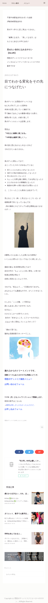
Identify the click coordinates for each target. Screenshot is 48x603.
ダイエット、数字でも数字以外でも (18, 513)
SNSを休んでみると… (13, 533)
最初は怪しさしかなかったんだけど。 (21, 405)
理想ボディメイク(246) (11, 420)
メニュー (27, 3)
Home (4, 3)
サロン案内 (15, 3)
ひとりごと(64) (22, 420)
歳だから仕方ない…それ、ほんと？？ (19, 493)
